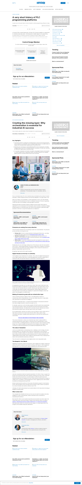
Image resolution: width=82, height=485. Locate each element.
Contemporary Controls (56, 32)
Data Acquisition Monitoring (48, 9)
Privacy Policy (31, 482)
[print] (49, 29)
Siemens (32, 436)
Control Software (15, 14)
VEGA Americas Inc (55, 41)
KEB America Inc (55, 33)
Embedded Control (28, 9)
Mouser (53, 36)
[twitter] (31, 29)
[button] (13, 3)
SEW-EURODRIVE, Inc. (56, 38)
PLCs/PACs (21, 9)
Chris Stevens (15, 133)
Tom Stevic (14, 25)
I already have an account (31, 60)
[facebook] (27, 29)
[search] (15, 3)
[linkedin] (29, 29)
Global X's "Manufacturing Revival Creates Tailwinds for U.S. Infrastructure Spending (29, 409)
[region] (41, 483)
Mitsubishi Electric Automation (57, 35)
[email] (34, 29)
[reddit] (32, 29)
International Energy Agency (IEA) (37, 236)
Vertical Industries (59, 9)
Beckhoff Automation (56, 30)
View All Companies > (61, 45)
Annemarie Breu (21, 133)
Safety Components (37, 9)
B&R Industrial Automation (57, 29)
